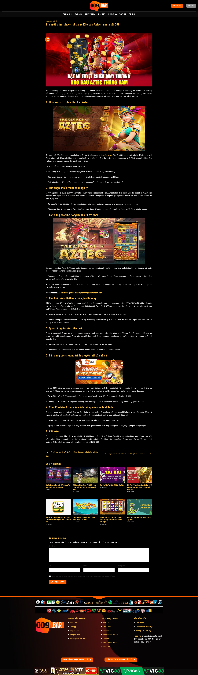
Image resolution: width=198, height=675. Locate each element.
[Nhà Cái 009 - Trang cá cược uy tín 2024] (99, 5)
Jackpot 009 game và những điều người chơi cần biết (79, 293)
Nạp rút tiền (75, 631)
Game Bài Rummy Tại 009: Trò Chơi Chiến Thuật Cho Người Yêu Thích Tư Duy (58, 519)
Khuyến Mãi (90, 14)
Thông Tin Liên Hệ (143, 631)
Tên (50, 566)
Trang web (121, 566)
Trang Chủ (67, 14)
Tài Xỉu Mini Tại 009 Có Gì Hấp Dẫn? (112, 485)
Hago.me (137, 636)
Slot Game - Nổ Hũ (110, 643)
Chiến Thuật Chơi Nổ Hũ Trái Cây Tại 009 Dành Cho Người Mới (58, 486)
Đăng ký (73, 623)
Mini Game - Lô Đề (110, 635)
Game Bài (107, 631)
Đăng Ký (78, 14)
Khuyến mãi (75, 635)
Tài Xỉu (106, 639)
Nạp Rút (101, 14)
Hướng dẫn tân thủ (77, 639)
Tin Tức (132, 14)
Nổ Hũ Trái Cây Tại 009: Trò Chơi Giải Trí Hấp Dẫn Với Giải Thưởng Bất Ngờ (111, 519)
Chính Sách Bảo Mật (144, 627)
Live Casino (108, 647)
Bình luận (52, 546)
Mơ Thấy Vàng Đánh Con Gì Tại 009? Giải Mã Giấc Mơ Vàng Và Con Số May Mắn (139, 487)
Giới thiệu (140, 623)
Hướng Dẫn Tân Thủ (117, 14)
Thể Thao (107, 627)
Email (85, 566)
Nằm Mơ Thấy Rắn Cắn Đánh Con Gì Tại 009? (139, 518)
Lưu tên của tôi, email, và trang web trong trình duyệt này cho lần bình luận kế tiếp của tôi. (84, 576)
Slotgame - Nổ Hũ (51, 21)
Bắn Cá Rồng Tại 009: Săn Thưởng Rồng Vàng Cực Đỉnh (84, 518)
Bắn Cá (106, 623)
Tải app (73, 627)
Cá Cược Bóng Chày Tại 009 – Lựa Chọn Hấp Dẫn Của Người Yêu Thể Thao (84, 487)
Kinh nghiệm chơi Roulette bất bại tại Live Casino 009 (126, 454)
